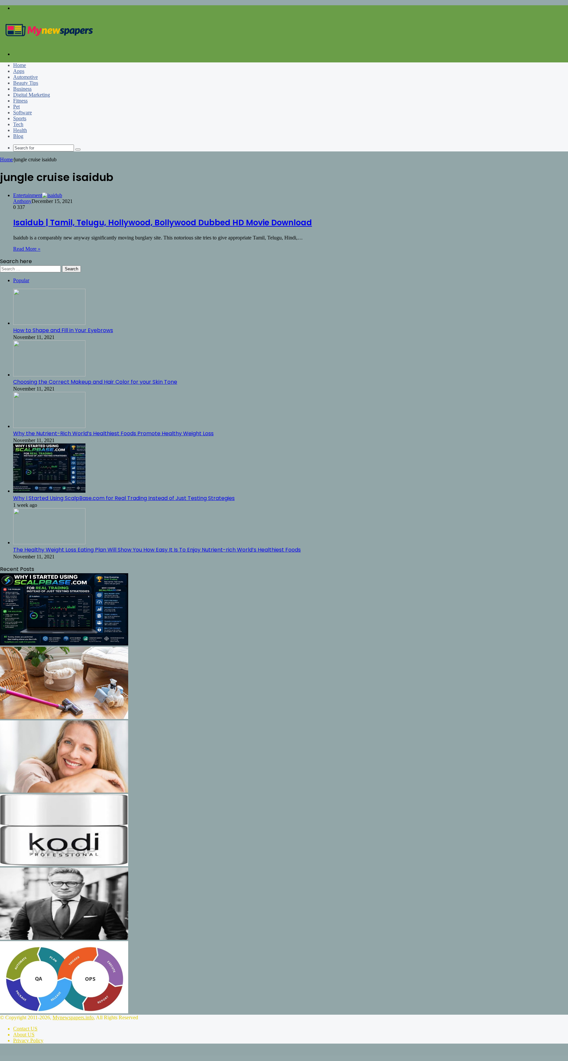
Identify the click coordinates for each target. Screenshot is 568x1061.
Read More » (26, 249)
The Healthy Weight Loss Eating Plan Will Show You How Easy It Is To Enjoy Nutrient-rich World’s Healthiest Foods (157, 549)
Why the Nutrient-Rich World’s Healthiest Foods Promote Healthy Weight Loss (113, 433)
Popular (21, 280)
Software (22, 112)
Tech (18, 124)
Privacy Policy (28, 1040)
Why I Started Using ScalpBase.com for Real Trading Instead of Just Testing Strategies (124, 498)
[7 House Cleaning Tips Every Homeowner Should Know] (64, 717)
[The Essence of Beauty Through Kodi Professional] (64, 864)
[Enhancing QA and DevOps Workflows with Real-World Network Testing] (64, 1011)
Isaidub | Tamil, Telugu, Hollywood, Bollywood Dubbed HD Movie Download (162, 222)
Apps (18, 71)
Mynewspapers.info (73, 1017)
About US (24, 1034)
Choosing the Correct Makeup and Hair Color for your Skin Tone (95, 382)
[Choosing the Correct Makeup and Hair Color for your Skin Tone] (49, 374)
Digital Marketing (31, 95)
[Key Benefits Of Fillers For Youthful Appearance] (64, 791)
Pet (16, 106)
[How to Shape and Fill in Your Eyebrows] (49, 323)
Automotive (25, 77)
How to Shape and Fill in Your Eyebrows (63, 330)
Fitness (20, 100)
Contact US (25, 1028)
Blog (18, 136)
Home (19, 65)
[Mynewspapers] (49, 43)
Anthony (22, 201)
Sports (19, 118)
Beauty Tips (25, 83)
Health (20, 130)
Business (22, 89)
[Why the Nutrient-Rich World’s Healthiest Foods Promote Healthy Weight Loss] (49, 426)
